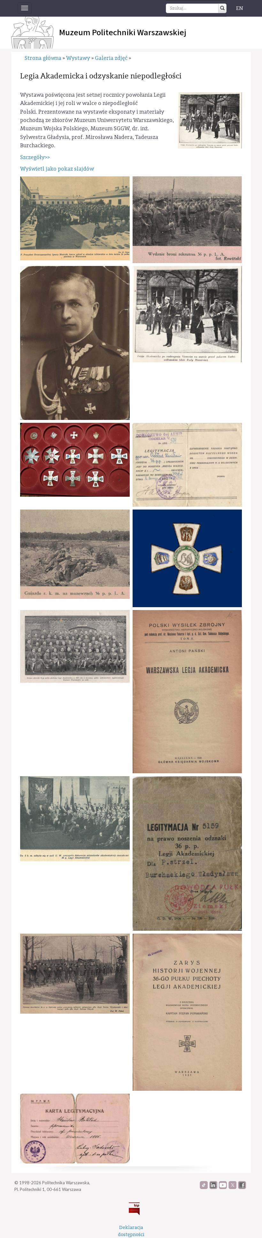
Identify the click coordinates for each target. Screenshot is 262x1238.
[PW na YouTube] (223, 1187)
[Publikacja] (187, 691)
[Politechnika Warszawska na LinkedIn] (213, 1187)
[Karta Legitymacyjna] (75, 1129)
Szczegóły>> (35, 157)
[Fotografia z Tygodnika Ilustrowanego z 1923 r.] (75, 818)
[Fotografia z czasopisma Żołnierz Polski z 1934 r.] (187, 219)
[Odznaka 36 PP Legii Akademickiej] (187, 558)
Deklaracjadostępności (131, 1231)
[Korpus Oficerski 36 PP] (75, 646)
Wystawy (78, 58)
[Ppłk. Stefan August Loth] (75, 343)
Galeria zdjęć (111, 58)
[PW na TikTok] (204, 1187)
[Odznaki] (75, 460)
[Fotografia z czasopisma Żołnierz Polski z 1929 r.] (75, 974)
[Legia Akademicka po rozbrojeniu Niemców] (187, 314)
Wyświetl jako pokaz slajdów (57, 168)
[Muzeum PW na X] (232, 1187)
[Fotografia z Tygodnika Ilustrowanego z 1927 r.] (75, 218)
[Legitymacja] (187, 465)
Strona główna (43, 58)
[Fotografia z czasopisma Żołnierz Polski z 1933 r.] (75, 554)
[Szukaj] (222, 8)
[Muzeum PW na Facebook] (242, 1187)
